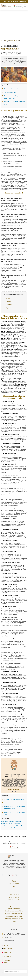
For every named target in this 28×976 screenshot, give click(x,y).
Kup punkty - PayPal (13, 897)
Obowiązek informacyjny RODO (14, 911)
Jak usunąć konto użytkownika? (14, 918)
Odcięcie (8, 301)
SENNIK (5, 945)
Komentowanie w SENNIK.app (13, 913)
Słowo (8, 298)
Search (2, 972)
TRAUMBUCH (7, 949)
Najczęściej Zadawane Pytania (13, 916)
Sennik (7, 40)
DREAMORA (7, 952)
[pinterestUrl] (15, 791)
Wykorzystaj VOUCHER (14, 899)
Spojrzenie (9, 304)
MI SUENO (6, 960)
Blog (14, 886)
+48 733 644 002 (8, 937)
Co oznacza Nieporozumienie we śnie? (14, 89)
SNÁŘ (5, 962)
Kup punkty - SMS (14, 894)
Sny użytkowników (14, 883)
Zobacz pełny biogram (14, 789)
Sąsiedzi (8, 308)
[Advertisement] (14, 25)
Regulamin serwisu (13, 906)
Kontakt (14, 921)
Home (2, 40)
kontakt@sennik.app (9, 940)
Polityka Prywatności (14, 908)
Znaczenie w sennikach (10, 92)
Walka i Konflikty (14, 40)
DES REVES (7, 956)
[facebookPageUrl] (12, 791)
